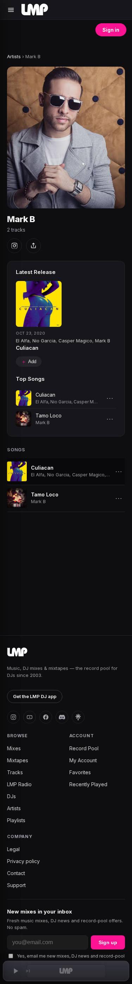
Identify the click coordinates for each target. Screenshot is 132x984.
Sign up (108, 942)
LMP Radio (19, 784)
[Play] (15, 971)
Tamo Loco (49, 415)
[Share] (33, 245)
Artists (14, 56)
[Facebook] (45, 717)
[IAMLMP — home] (34, 10)
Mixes (14, 748)
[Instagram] (14, 245)
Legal (13, 849)
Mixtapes (17, 760)
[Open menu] (11, 10)
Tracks (15, 772)
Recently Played (88, 784)
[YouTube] (29, 717)
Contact (16, 873)
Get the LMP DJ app (34, 696)
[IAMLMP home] (17, 652)
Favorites (80, 772)
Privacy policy (23, 861)
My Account (83, 760)
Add (28, 362)
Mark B (102, 340)
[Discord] (62, 717)
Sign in (110, 30)
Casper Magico (75, 340)
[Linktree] (78, 717)
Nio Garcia (44, 340)
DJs (11, 796)
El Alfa (23, 340)
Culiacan (27, 347)
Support (16, 885)
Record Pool (84, 748)
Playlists (16, 820)
